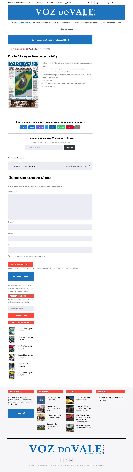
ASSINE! (30, 2)
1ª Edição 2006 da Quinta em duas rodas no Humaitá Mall (84, 408)
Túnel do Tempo (66, 29)
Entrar (69, 2)
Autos (76, 23)
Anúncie (39, 2)
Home (14, 23)
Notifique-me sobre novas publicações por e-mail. (27, 256)
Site (9, 245)
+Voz (119, 23)
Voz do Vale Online (56, 465)
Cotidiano (45, 23)
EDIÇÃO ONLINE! (24, 23)
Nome (11, 222)
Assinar (70, 147)
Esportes (66, 23)
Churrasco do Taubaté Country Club (53, 426)
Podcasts (111, 23)
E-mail (77, 127)
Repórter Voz (99, 23)
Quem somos (49, 2)
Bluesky (32, 127)
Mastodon (40, 127)
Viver (56, 23)
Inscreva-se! (21, 315)
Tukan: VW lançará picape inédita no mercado (83, 400)
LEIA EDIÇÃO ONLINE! (19, 49)
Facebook (23, 127)
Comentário (13, 191)
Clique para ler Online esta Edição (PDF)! (50, 40)
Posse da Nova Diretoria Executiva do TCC (54, 408)
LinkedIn (52, 127)
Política (36, 23)
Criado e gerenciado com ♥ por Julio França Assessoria (76, 465)
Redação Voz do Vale (17, 158)
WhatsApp (61, 127)
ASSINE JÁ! (21, 413)
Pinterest (69, 127)
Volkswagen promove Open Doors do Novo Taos (83, 427)
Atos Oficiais (86, 23)
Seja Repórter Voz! (21, 276)
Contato (59, 2)
